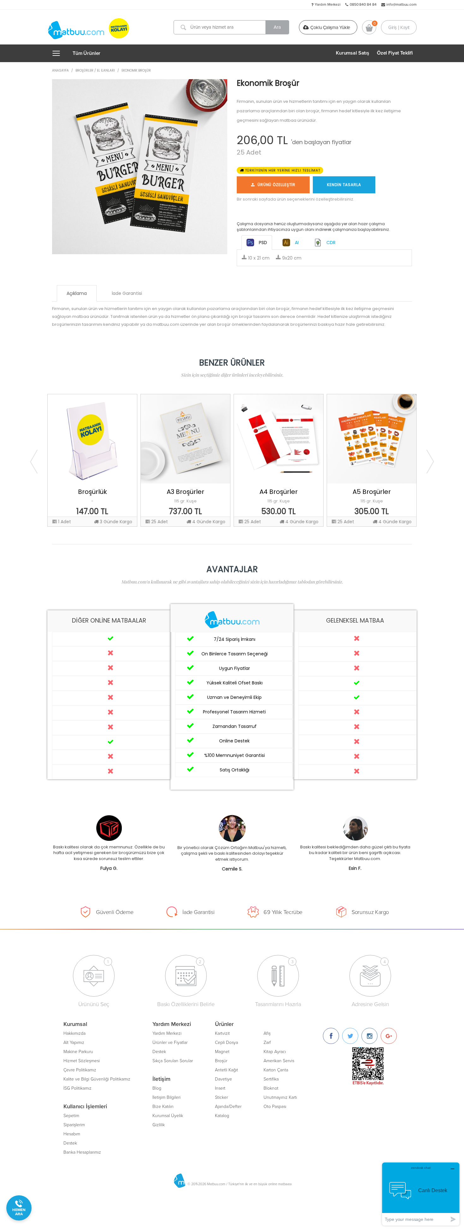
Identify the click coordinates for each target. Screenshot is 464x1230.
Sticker (221, 1097)
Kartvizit (222, 1033)
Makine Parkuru (78, 1051)
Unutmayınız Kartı (280, 1097)
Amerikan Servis (279, 1060)
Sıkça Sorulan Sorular (172, 1060)
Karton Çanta (276, 1070)
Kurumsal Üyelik (167, 1115)
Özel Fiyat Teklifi (395, 53)
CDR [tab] (331, 242)
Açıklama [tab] (77, 293)
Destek (70, 1143)
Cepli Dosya (226, 1042)
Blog (156, 1088)
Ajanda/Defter (228, 1106)
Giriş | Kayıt (398, 27)
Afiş (267, 1033)
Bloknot (271, 1088)
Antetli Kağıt (226, 1070)
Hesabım (71, 1134)
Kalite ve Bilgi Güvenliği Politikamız (96, 1079)
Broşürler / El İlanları (95, 70)
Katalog (222, 1115)
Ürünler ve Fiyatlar (169, 1042)
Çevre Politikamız (79, 1070)
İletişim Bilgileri (166, 1097)
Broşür (221, 1060)
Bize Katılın (163, 1106)
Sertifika (271, 1079)
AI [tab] (297, 242)
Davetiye (223, 1079)
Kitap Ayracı (275, 1051)
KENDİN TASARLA (344, 184)
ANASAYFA (60, 70)
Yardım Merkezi (328, 4)
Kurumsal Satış (352, 53)
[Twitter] (350, 1036)
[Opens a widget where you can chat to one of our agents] (421, 1194)
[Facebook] (331, 1036)
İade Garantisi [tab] (127, 293)
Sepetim (71, 1115)
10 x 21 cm (258, 258)
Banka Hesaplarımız (82, 1152)
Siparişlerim (74, 1125)
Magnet (222, 1051)
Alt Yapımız (73, 1042)
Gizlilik (158, 1125)
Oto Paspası (275, 1106)
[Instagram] (369, 1036)
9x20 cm (291, 258)
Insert (220, 1088)
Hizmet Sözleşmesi (81, 1060)
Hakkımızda (74, 1033)
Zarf (267, 1042)
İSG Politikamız (77, 1088)
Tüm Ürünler (86, 53)
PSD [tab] (263, 242)
